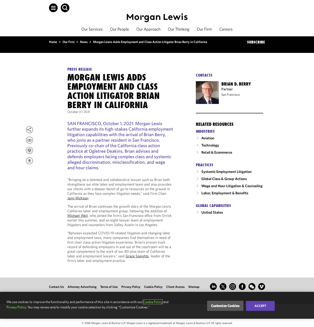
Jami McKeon (77, 198)
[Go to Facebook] (242, 286)
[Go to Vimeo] (261, 286)
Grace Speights (137, 256)
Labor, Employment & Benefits (224, 193)
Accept (260, 306)
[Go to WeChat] (251, 286)
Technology (210, 145)
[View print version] (29, 150)
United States (212, 212)
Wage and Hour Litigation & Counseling (232, 186)
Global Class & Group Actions (224, 178)
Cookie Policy (153, 287)
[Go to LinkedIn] (213, 286)
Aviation (207, 138)
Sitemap (194, 287)
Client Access (175, 287)
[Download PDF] (29, 161)
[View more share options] (29, 130)
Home (53, 42)
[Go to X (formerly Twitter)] (223, 286)
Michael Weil (77, 215)
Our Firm (204, 29)
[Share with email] (29, 140)
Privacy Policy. (16, 307)
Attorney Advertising (82, 287)
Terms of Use (109, 287)
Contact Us (56, 287)
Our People (119, 29)
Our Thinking (178, 29)
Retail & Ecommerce (216, 152)
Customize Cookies (225, 306)
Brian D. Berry (236, 83)
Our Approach (148, 29)
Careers (226, 29)
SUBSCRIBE (256, 42)
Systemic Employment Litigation (226, 171)
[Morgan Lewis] (157, 18)
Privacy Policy (130, 287)
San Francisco (230, 94)
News (84, 42)
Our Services (92, 29)
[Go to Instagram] (232, 286)
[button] (53, 7)
